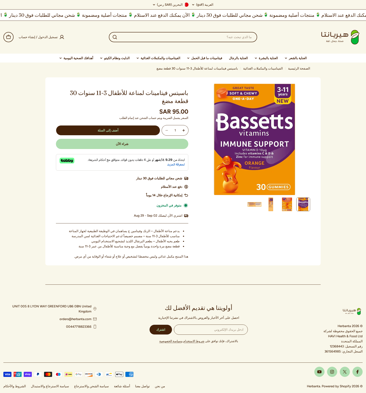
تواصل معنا (142, 386)
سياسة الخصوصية (170, 341)
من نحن (160, 386)
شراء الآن (122, 144)
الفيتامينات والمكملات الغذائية (263, 68)
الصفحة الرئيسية (299, 68)
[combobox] (183, 37)
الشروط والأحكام (14, 386)
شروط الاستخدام (193, 341)
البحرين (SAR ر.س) (170, 5)
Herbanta (313, 386)
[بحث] (114, 37)
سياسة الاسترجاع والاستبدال (50, 386)
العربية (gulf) (204, 4)
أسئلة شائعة (122, 386)
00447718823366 (79, 327)
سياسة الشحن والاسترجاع (91, 386)
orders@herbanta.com (76, 319)
